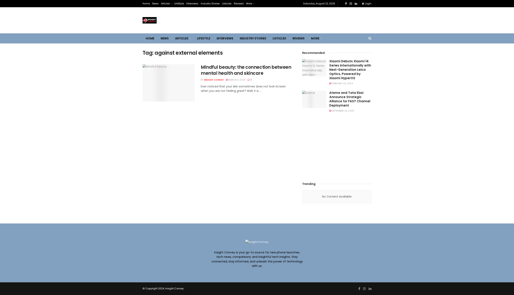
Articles (165, 3)
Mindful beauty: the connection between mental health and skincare (246, 70)
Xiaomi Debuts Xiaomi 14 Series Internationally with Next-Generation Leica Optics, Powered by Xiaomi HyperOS (350, 69)
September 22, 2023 (342, 110)
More (249, 3)
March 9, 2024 (236, 79)
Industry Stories (210, 3)
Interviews (192, 3)
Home (146, 3)
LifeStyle (179, 3)
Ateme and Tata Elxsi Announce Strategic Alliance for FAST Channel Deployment (349, 99)
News (155, 3)
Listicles (227, 3)
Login (367, 3)
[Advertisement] (337, 146)
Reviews (239, 3)
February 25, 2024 (342, 83)
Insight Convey (214, 79)
